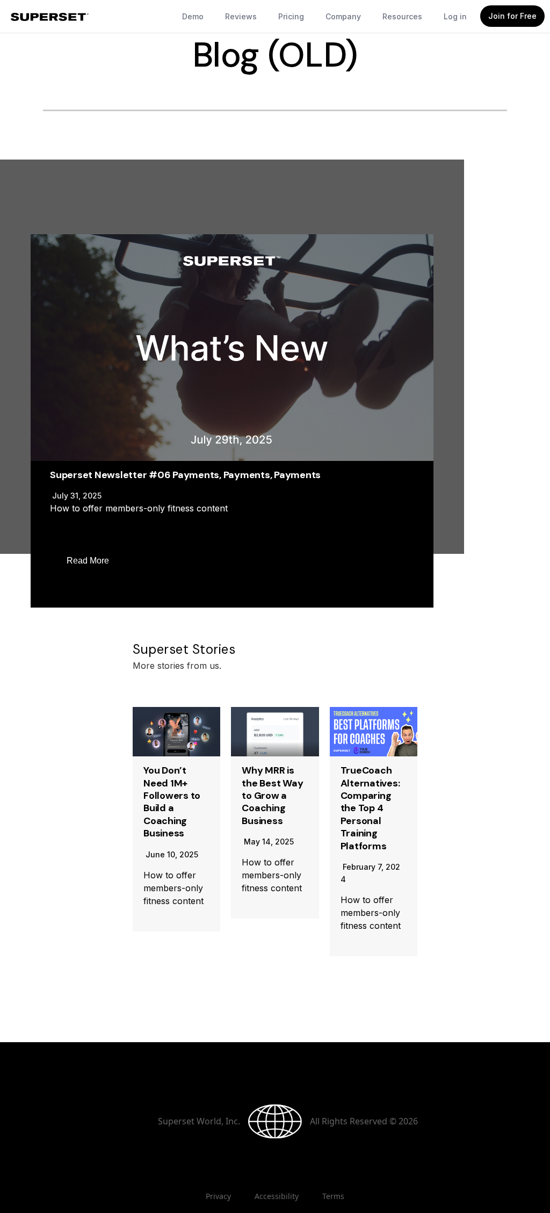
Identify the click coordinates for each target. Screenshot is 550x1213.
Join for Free (512, 15)
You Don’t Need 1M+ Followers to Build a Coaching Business (171, 802)
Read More (88, 560)
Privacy (218, 1196)
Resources (402, 16)
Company (343, 16)
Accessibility (277, 1196)
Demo (193, 16)
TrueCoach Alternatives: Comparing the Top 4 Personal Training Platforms (370, 808)
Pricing (291, 16)
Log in (455, 16)
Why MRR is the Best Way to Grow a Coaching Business (272, 795)
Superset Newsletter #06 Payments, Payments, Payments (185, 474)
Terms (333, 1196)
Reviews (241, 16)
